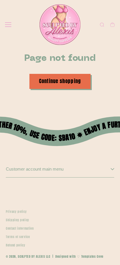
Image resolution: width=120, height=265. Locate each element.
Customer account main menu (34, 169)
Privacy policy (16, 211)
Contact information (20, 228)
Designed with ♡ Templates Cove (79, 256)
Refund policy (15, 245)
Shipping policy (17, 220)
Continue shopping (60, 81)
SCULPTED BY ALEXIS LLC (34, 256)
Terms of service (18, 236)
